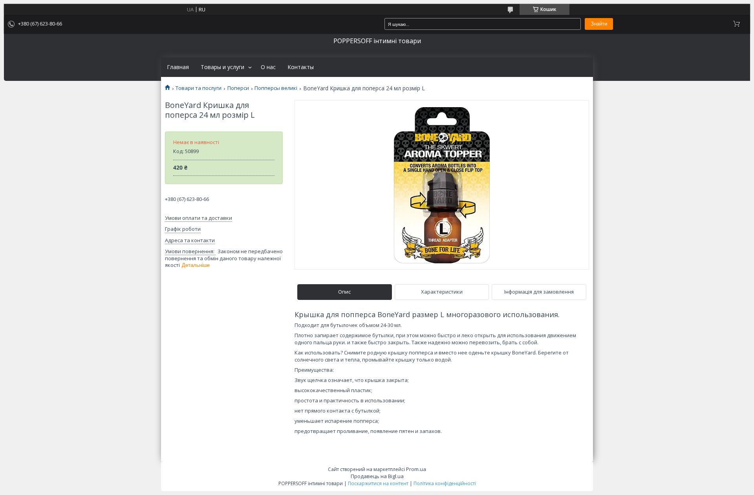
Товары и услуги (222, 67)
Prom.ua (416, 469)
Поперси (238, 88)
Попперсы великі (275, 88)
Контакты (300, 67)
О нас (268, 67)
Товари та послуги (198, 88)
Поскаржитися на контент (378, 483)
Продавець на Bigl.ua (377, 476)
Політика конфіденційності (445, 483)
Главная (178, 67)
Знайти (599, 24)
